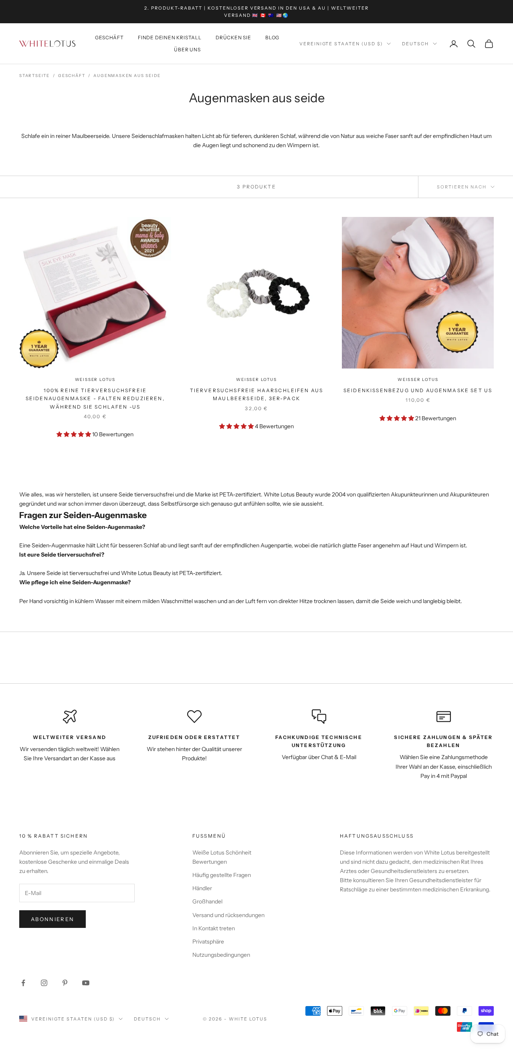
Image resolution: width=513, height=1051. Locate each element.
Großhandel (207, 901)
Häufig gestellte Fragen (221, 875)
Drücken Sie (233, 37)
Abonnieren (52, 919)
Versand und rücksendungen (228, 915)
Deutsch (415, 44)
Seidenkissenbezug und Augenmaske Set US (417, 390)
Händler (202, 888)
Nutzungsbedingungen (221, 954)
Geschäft (109, 37)
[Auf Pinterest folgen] (65, 983)
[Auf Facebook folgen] (23, 983)
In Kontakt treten (213, 928)
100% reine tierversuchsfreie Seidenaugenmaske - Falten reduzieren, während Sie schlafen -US (95, 398)
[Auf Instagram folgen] (44, 983)
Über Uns (187, 50)
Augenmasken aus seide (127, 75)
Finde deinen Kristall (170, 37)
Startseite (34, 75)
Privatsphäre (208, 941)
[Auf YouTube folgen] (86, 983)
